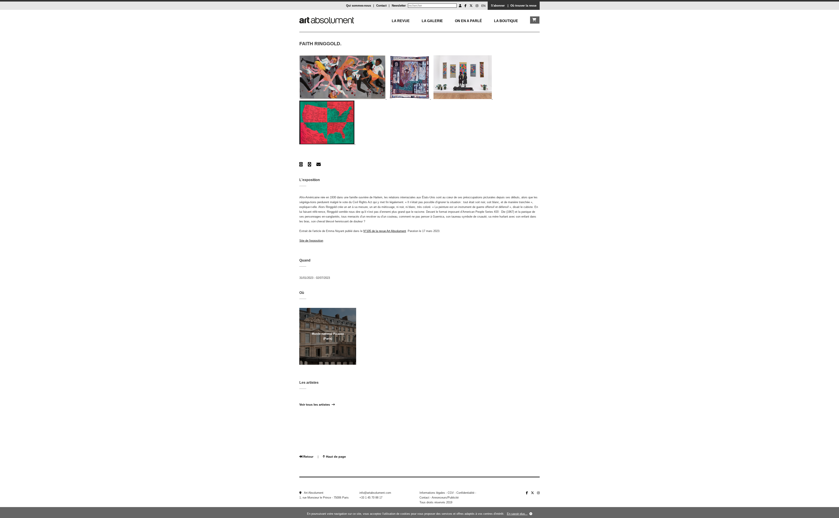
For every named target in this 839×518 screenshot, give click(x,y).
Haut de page (335, 456)
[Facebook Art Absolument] (465, 5)
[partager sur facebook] (301, 164)
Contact (381, 5)
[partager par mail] (318, 164)
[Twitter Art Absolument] (471, 5)
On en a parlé (468, 21)
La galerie (432, 21)
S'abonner (498, 5)
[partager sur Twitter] (309, 164)
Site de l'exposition (311, 240)
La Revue (401, 21)
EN (483, 5)
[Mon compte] (460, 5)
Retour (307, 456)
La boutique (506, 21)
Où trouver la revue (523, 5)
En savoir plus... (517, 513)
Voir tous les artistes (315, 404)
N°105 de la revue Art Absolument (384, 231)
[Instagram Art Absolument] (477, 5)
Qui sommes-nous (358, 5)
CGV (451, 492)
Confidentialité (465, 492)
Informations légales (432, 492)
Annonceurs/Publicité (445, 497)
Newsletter (399, 5)
